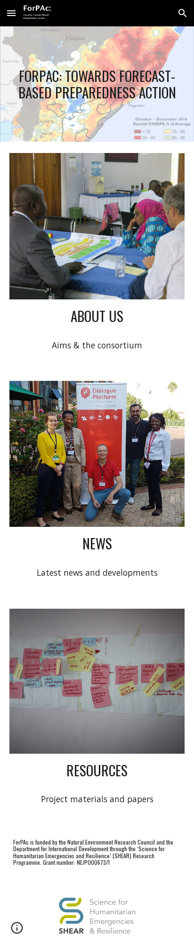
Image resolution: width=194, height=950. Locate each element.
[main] (97, 84)
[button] (11, 13)
